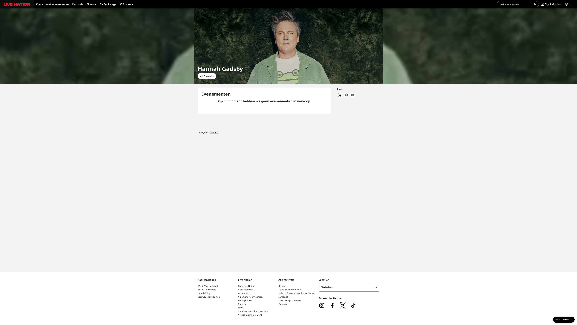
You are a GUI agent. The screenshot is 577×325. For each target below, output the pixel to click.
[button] (17, 4)
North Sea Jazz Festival (290, 300)
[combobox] (516, 4)
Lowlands (283, 296)
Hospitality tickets (207, 289)
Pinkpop (282, 304)
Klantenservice (245, 289)
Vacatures (243, 293)
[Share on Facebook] (346, 96)
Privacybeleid (245, 300)
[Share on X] (339, 96)
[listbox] (349, 287)
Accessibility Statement (250, 314)
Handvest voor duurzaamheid (253, 311)
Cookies (242, 304)
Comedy (214, 132)
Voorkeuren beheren (563, 320)
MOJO (241, 307)
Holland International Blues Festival (296, 293)
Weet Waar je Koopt (208, 286)
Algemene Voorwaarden (250, 296)
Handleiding (204, 293)
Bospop (282, 286)
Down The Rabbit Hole (289, 289)
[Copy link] (352, 95)
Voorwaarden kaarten (209, 296)
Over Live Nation (246, 286)
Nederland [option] (327, 287)
